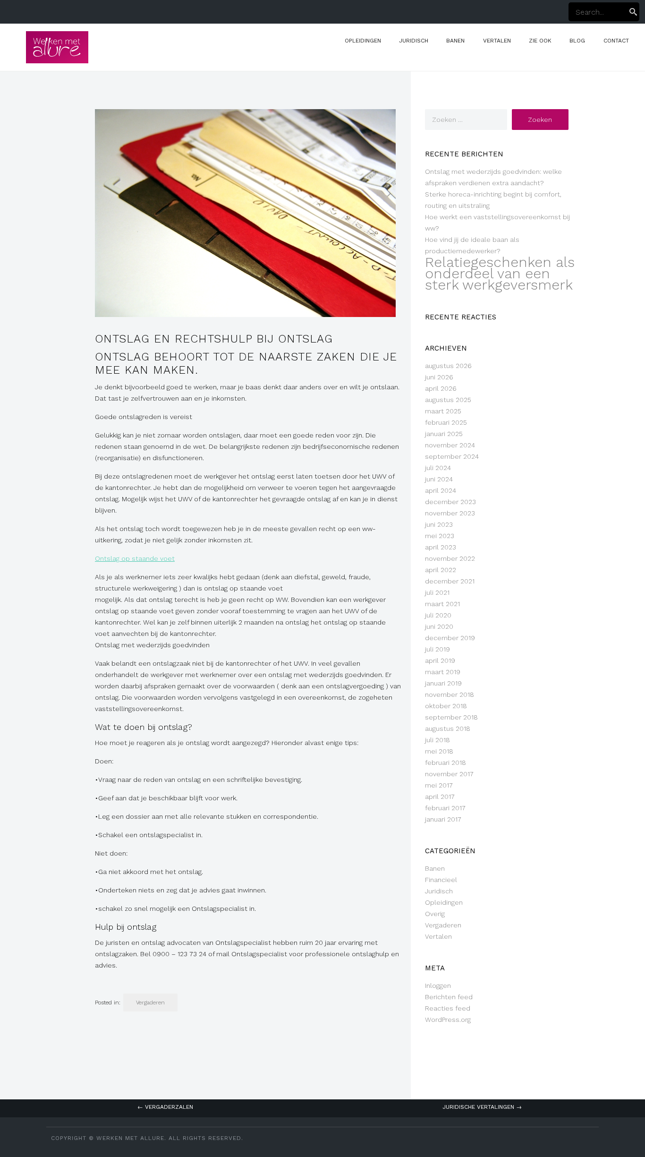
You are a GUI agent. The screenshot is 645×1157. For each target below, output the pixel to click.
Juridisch (413, 40)
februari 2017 (445, 808)
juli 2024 (438, 467)
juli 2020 (438, 615)
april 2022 (440, 570)
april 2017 (440, 796)
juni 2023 (439, 524)
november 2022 (450, 558)
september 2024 (452, 456)
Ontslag (122, 356)
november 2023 (450, 513)
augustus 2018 (447, 728)
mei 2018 (439, 751)
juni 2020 (439, 626)
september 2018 (451, 717)
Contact (616, 40)
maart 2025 (443, 411)
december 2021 (450, 581)
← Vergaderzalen (165, 1107)
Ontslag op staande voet (135, 558)
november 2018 (449, 694)
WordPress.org (448, 1019)
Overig (435, 913)
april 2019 (440, 660)
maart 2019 (442, 672)
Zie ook (540, 40)
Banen (455, 40)
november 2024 (450, 445)
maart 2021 (442, 604)
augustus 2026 (448, 365)
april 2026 (441, 388)
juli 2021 (437, 592)
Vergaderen (150, 1002)
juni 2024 (439, 479)
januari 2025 (444, 433)
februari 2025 (446, 422)
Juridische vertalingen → (482, 1107)
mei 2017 (439, 785)
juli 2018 (437, 740)
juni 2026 (439, 377)
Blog (577, 40)
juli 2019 (437, 649)
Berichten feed (449, 997)
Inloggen (438, 985)
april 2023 (440, 547)
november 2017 (449, 774)
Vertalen (497, 40)
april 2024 (440, 490)
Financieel (441, 879)
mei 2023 (439, 536)
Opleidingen (363, 40)
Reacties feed (447, 1008)
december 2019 (450, 638)
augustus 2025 (448, 399)
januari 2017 (443, 819)
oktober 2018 (446, 706)
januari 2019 (443, 683)
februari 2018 (445, 762)
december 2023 (450, 502)
